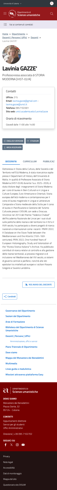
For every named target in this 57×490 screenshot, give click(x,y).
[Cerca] (51, 13)
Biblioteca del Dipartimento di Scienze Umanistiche (25, 328)
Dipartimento (18, 34)
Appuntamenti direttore (14, 421)
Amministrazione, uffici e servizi (23, 341)
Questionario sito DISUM (14, 484)
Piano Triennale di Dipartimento (21, 347)
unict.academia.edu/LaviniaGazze (32, 111)
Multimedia (11, 363)
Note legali (8, 462)
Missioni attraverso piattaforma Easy (24, 374)
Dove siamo (11, 352)
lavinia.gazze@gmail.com (25, 101)
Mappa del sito (10, 479)
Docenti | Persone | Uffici (14, 37)
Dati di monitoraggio (12, 473)
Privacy (6, 456)
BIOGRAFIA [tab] (11, 161)
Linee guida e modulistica (18, 369)
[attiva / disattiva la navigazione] (5, 13)
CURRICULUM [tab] (30, 161)
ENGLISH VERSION (15, 140)
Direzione (7, 434)
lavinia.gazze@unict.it (16, 104)
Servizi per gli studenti (14, 424)
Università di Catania (11, 3)
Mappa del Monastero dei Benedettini (25, 358)
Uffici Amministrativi (13, 428)
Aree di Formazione (15, 321)
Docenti (34, 37)
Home (5, 34)
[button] (20, 3)
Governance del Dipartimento (20, 310)
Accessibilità (8, 467)
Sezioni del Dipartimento (18, 316)
